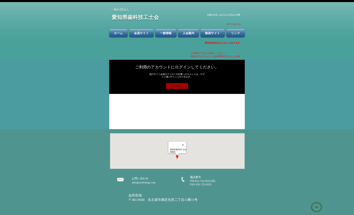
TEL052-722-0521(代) (204, 180)
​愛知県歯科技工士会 (135, 16)
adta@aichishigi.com (144, 182)
